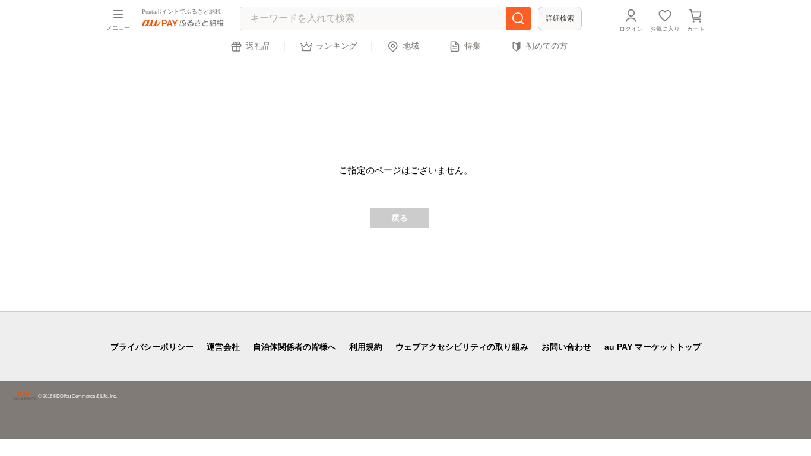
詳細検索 (560, 18)
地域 (411, 46)
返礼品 (258, 46)
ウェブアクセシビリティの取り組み (461, 347)
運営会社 (223, 347)
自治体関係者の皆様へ (294, 347)
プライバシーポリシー (152, 347)
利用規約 (365, 347)
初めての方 (547, 46)
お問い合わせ (566, 347)
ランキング (336, 46)
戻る (399, 218)
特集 (472, 46)
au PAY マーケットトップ (652, 347)
